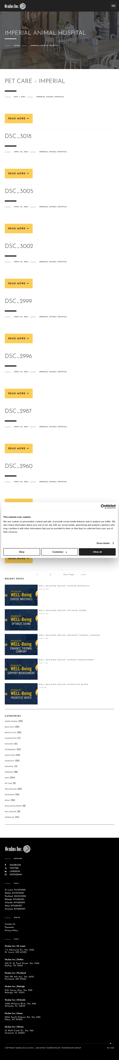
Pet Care (8, 783)
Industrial (9, 766)
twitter (14, 868)
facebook (15, 865)
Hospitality (9, 761)
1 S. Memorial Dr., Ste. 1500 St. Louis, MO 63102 (19, 951)
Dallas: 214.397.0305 (14, 893)
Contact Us (10, 924)
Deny (21, 552)
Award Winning (11, 721)
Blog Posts (9, 727)
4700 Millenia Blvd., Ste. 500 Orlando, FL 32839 (20, 1005)
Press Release (11, 789)
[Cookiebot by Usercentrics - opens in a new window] (103, 506)
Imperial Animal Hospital (50, 97)
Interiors (9, 772)
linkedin (14, 871)
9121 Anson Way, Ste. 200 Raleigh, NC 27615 (18, 991)
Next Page (68, 575)
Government (10, 749)
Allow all (97, 552)
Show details (103, 543)
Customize (57, 552)
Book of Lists (10, 733)
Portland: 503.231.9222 (15, 896)
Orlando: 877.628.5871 (15, 903)
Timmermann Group (71, 1048)
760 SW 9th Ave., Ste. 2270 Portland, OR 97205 (19, 978)
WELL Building (11, 812)
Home (17, 45)
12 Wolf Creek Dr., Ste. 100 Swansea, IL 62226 (19, 1032)
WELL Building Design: (64, 586)
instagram (15, 875)
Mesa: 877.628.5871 (13, 906)
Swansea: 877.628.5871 (15, 909)
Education (9, 744)
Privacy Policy (11, 930)
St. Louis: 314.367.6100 (15, 890)
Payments (9, 927)
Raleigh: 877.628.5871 (14, 899)
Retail (7, 800)
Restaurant (10, 795)
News (7, 778)
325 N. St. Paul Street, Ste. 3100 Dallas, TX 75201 (22, 964)
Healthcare (10, 755)
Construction (11, 738)
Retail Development (13, 806)
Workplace (9, 817)
